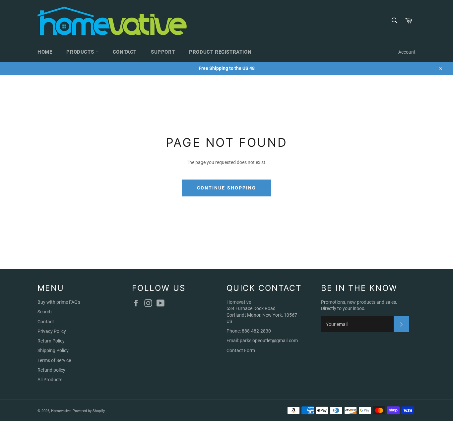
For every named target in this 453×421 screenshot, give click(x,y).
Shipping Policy (53, 350)
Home (44, 52)
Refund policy (51, 370)
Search (44, 311)
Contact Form (241, 350)
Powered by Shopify (89, 411)
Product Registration (220, 52)
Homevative (61, 411)
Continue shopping (226, 187)
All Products (49, 379)
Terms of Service (54, 360)
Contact (125, 52)
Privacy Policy (51, 331)
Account (407, 52)
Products (80, 52)
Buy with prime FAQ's (58, 302)
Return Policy (51, 340)
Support (163, 52)
